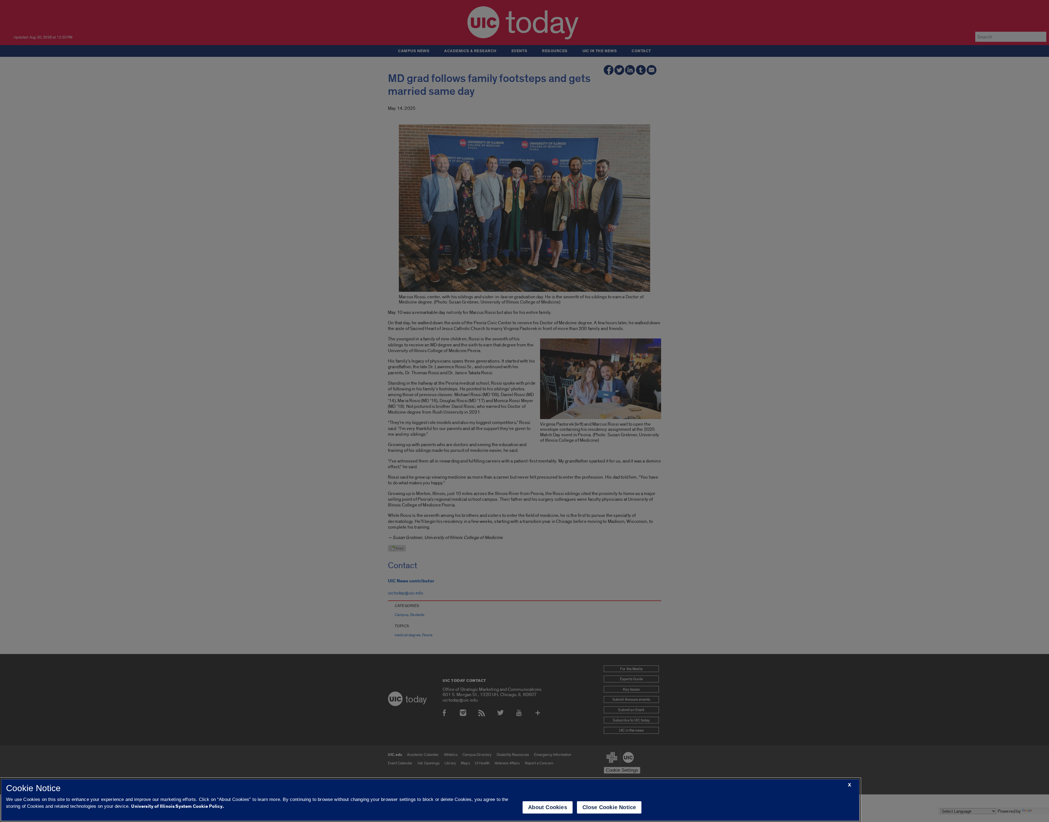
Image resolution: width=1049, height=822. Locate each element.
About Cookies (547, 807)
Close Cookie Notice (609, 807)
